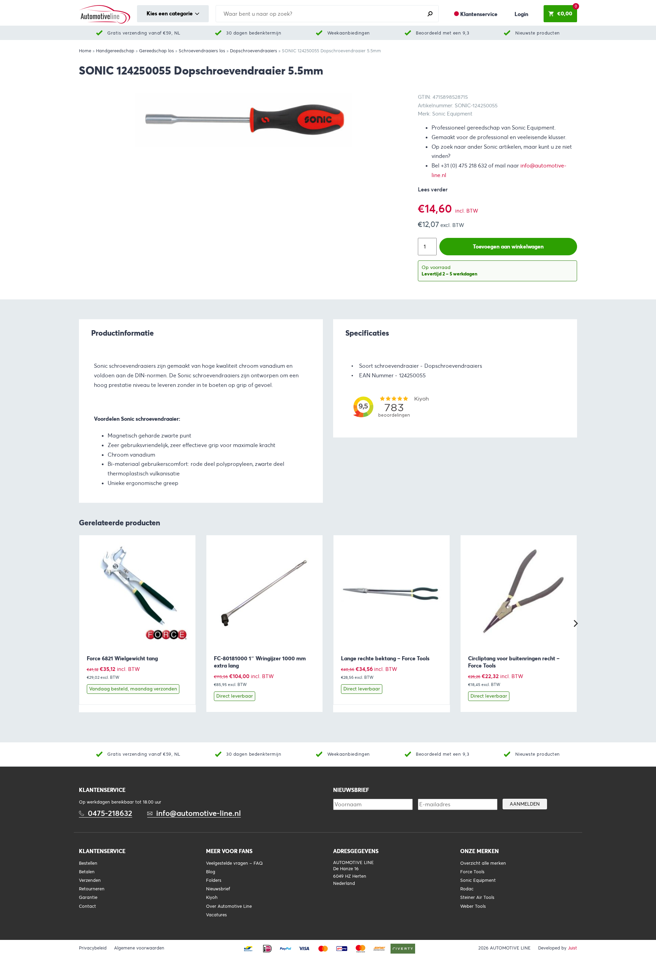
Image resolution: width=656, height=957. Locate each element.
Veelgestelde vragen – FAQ (234, 863)
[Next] (575, 623)
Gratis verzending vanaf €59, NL (143, 33)
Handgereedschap (115, 51)
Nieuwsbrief (218, 889)
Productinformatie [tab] (122, 333)
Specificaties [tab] (367, 333)
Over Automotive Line (229, 906)
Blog (210, 872)
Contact (87, 906)
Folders (213, 880)
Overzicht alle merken (483, 863)
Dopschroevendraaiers (253, 51)
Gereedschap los (156, 51)
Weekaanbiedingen (348, 33)
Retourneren (92, 889)
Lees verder (433, 189)
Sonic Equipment (478, 880)
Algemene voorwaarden (139, 948)
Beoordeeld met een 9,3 (442, 33)
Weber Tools (473, 906)
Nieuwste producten (537, 33)
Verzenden (90, 880)
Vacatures (216, 915)
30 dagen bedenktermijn (253, 33)
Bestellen (88, 863)
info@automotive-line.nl (198, 813)
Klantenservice (478, 14)
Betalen (87, 872)
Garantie (88, 897)
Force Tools (472, 872)
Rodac (467, 889)
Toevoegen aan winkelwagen (508, 246)
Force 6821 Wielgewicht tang (122, 658)
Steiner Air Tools (477, 897)
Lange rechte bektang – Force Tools (385, 658)
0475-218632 (110, 813)
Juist (572, 948)
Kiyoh (212, 897)
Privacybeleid (93, 948)
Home (85, 51)
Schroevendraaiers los (202, 51)
